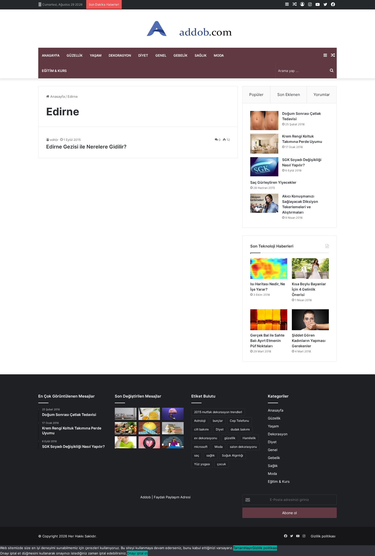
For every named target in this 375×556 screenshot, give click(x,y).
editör (54, 140)
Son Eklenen (288, 94)
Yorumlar (322, 94)
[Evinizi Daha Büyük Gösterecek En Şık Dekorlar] (125, 414)
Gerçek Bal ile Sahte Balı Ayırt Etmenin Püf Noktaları (267, 340)
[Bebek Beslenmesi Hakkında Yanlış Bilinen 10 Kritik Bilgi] (125, 442)
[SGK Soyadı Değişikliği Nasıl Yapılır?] (264, 166)
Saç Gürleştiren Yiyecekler (273, 182)
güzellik (229, 438)
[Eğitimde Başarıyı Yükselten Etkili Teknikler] (173, 428)
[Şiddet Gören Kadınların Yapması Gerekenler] (310, 319)
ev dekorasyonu (205, 438)
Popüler (256, 94)
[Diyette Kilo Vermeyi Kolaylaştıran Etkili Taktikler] (149, 428)
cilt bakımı (201, 429)
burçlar (218, 421)
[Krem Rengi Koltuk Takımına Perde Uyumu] (264, 144)
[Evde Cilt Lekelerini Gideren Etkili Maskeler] (149, 414)
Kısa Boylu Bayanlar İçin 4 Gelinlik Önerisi (309, 289)
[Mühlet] (187, 29)
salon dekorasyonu (243, 447)
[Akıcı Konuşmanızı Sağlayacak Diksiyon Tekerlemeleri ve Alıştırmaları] (264, 203)
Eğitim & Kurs (54, 71)
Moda (219, 55)
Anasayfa (50, 55)
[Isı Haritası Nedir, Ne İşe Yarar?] (268, 268)
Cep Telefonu (239, 421)
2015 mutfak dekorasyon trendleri (218, 412)
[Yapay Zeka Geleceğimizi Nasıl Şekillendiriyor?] (173, 414)
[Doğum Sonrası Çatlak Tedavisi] (264, 120)
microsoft (200, 447)
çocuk (221, 464)
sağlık (210, 455)
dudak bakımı (240, 429)
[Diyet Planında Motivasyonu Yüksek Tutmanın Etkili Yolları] (125, 428)
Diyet (143, 55)
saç (196, 455)
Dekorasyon (120, 55)
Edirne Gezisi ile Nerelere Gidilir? (86, 147)
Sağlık (201, 55)
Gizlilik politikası (323, 536)
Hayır (248, 548)
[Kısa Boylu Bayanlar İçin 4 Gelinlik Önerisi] (310, 268)
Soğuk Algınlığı (232, 455)
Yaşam (96, 55)
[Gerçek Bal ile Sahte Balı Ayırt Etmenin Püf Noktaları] (268, 319)
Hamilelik (249, 438)
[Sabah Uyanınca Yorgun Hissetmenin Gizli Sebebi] (173, 442)
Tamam (238, 548)
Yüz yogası (202, 464)
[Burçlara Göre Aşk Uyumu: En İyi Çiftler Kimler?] (149, 442)
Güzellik (75, 55)
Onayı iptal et (137, 553)
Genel (160, 55)
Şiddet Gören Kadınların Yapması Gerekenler (309, 340)
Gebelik (180, 55)
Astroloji (200, 421)
